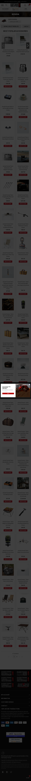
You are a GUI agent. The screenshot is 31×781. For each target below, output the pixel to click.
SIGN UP (8, 393)
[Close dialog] (29, 384)
